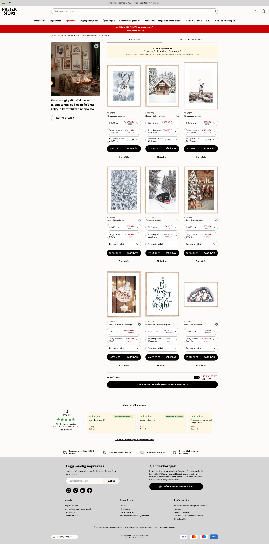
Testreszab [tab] (135, 39)
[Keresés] (215, 11)
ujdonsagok (70, 512)
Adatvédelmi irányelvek (164, 527)
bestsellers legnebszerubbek (78, 509)
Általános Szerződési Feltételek (108, 527)
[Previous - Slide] (83, 422)
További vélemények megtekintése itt (134, 439)
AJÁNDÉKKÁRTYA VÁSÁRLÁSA (178, 486)
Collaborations (127, 512)
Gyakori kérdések (182, 512)
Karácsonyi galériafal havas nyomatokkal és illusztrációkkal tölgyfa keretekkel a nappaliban (93, 35)
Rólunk (123, 505)
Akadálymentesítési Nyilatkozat (134, 515)
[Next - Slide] (215, 422)
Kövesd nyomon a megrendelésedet (190, 505)
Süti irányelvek (131, 527)
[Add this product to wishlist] (139, 116)
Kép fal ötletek (67, 35)
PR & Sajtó (125, 509)
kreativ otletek (71, 515)
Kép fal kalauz (71, 505)
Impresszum (146, 527)
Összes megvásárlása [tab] (190, 39)
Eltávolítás (124, 157)
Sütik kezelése (180, 519)
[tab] (256, 11)
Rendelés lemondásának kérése (188, 515)
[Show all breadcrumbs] (54, 35)
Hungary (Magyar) (64, 536)
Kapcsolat (178, 509)
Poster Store (140, 536)
